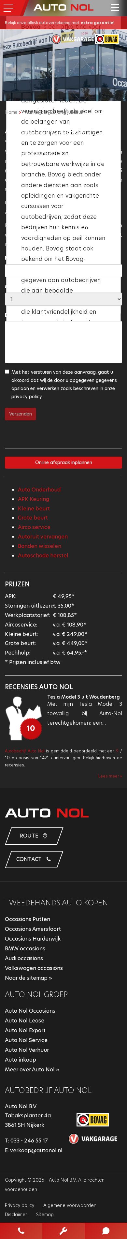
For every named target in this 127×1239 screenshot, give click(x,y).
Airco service (34, 527)
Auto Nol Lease (24, 1020)
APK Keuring (33, 499)
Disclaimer (16, 1214)
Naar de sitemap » (28, 978)
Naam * (14, 258)
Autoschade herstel (43, 555)
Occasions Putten (27, 919)
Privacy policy (19, 1205)
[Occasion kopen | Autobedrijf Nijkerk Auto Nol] (63, 7)
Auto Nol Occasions (30, 1011)
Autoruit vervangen (43, 536)
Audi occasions (24, 958)
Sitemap (45, 1214)
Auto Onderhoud (39, 489)
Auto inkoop (20, 1060)
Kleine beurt (34, 508)
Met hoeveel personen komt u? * (43, 286)
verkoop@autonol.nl (36, 1150)
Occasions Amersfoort (33, 929)
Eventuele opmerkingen (33, 315)
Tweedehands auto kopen (56, 903)
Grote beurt (33, 517)
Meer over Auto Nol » (32, 1069)
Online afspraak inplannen (63, 462)
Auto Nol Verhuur (27, 1050)
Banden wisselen (39, 546)
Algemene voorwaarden (69, 1205)
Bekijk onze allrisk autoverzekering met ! (59, 22)
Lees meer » (110, 776)
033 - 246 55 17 (29, 1140)
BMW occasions (25, 948)
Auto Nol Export (25, 1030)
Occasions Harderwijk (33, 939)
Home (11, 112)
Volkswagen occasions (34, 968)
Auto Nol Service (26, 1040)
